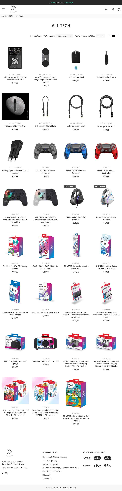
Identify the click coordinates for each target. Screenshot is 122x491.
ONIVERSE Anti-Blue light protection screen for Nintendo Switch (106, 314)
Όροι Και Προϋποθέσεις (51, 471)
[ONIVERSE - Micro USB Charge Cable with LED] (15, 292)
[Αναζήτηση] (106, 9)
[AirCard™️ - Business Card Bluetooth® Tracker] (15, 57)
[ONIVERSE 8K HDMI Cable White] (45, 292)
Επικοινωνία (47, 478)
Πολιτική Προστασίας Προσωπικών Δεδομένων (60, 468)
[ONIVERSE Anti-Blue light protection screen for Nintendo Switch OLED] (76, 292)
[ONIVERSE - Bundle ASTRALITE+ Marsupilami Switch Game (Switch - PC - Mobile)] (15, 390)
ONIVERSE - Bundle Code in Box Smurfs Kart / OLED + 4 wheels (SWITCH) (76, 418)
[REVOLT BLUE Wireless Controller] (76, 151)
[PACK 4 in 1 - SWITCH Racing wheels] (15, 246)
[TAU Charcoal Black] (76, 57)
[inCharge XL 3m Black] (106, 106)
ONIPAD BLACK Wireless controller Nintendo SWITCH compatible (15, 219)
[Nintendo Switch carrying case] (45, 341)
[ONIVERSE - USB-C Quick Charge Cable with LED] (106, 246)
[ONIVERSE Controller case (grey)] (15, 341)
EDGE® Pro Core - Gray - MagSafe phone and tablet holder (45, 79)
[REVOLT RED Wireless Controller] (106, 151)
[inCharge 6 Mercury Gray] (15, 106)
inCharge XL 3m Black (106, 126)
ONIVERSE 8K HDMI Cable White (45, 312)
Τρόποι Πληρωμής (49, 460)
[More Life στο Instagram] (6, 473)
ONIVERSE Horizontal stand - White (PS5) (76, 267)
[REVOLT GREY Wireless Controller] (45, 151)
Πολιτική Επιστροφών (50, 464)
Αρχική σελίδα (7, 16)
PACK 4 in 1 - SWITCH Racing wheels (15, 267)
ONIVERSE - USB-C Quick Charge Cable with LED (106, 267)
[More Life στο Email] (3, 473)
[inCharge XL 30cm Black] (45, 106)
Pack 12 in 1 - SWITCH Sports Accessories (45, 267)
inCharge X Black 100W (106, 77)
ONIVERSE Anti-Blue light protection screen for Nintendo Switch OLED (76, 314)
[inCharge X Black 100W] (106, 57)
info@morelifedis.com (15, 464)
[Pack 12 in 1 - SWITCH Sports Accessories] (45, 246)
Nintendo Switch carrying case (46, 361)
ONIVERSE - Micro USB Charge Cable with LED (15, 313)
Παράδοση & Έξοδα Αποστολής (54, 457)
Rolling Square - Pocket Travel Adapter (15, 171)
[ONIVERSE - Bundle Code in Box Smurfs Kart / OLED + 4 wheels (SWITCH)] (76, 393)
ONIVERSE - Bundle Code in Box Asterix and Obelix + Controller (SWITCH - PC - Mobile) (45, 412)
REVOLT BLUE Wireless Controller (76, 171)
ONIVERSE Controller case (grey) (15, 362)
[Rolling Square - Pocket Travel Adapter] (15, 151)
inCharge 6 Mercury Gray (15, 126)
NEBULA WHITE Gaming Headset (106, 218)
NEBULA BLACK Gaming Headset (76, 218)
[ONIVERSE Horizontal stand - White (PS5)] (76, 246)
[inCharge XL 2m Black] (76, 106)
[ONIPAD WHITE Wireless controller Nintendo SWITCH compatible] (45, 197)
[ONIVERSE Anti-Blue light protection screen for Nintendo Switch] (106, 292)
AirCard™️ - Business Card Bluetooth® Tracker (15, 78)
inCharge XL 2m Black (76, 126)
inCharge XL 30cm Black (45, 126)
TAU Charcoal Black (76, 77)
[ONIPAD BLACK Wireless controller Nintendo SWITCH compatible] (15, 197)
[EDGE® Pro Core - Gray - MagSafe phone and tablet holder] (45, 57)
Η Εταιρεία (46, 475)
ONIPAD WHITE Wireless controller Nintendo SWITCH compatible (46, 219)
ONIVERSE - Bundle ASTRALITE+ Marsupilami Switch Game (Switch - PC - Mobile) (15, 412)
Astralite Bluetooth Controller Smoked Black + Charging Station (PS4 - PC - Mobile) (76, 363)
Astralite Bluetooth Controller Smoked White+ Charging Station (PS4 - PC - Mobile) (106, 363)
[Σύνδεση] (113, 9)
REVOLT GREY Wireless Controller (45, 171)
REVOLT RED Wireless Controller (106, 171)
